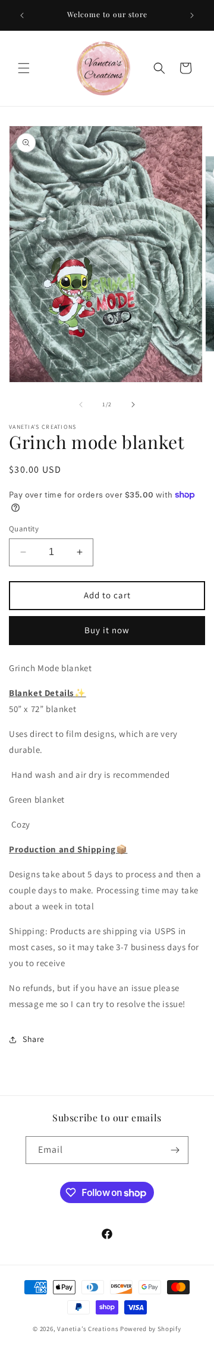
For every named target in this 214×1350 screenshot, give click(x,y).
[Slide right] (133, 405)
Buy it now (107, 630)
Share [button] (34, 1039)
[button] (24, 68)
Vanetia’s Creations (87, 1329)
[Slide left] (81, 405)
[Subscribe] (175, 1150)
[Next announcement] (192, 15)
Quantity (24, 529)
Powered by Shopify (150, 1329)
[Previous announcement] (22, 15)
